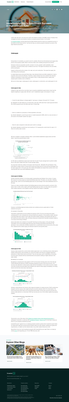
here (16, 330)
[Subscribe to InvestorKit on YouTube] (61, 395)
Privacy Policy (52, 397)
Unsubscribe (60, 397)
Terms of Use (56, 397)
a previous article (16, 41)
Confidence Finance (34, 320)
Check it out (42, 320)
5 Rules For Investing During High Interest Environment (40, 318)
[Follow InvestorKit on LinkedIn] (59, 395)
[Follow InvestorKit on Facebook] (56, 395)
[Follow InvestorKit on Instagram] (58, 395)
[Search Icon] (61, 2)
